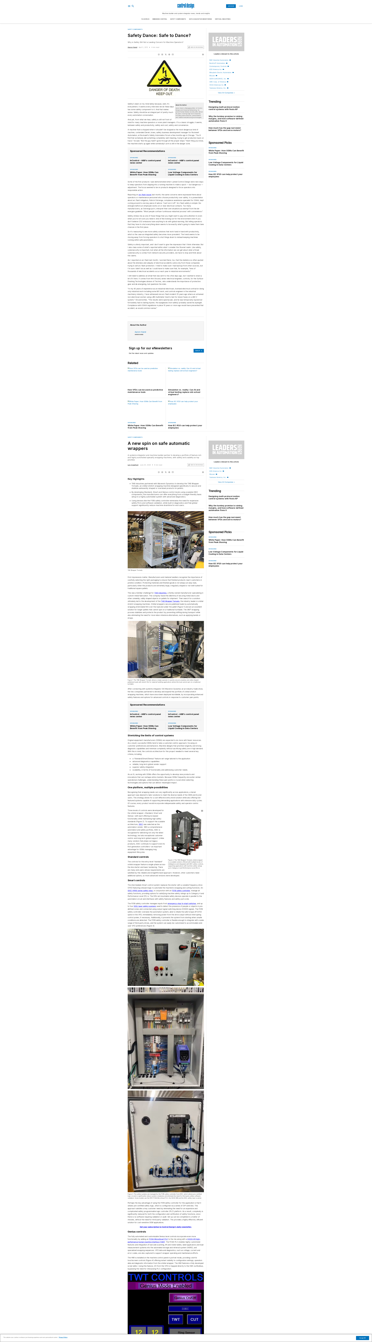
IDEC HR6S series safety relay (140, 899)
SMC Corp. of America (217, 82)
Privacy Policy (63, 1337)
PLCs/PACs (145, 19)
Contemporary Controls (218, 66)
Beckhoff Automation (217, 63)
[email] (173, 54)
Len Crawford (133, 465)
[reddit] (169, 54)
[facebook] (159, 54)
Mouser (212, 76)
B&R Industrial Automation (219, 60)
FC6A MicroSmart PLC (158, 1251)
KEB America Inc (215, 69)
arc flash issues (145, 195)
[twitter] (166, 54)
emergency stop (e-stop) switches (182, 912)
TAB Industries (160, 593)
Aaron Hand (132, 47)
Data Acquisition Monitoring (200, 19)
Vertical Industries (222, 19)
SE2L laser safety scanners (145, 914)
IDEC (141, 832)
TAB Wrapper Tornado (170, 601)
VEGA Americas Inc (216, 85)
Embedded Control (159, 19)
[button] (129, 6)
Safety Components (178, 19)
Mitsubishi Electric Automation (220, 72)
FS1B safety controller (181, 899)
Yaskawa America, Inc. (217, 88)
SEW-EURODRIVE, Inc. (217, 79)
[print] (203, 54)
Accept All (362, 1338)
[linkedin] (162, 54)
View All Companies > (226, 93)
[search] (132, 6)
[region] (186, 1338)
